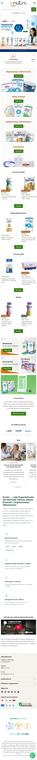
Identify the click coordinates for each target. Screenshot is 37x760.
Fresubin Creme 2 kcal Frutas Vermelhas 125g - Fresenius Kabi (29, 282)
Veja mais (18, 487)
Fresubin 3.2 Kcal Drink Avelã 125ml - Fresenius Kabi (8, 280)
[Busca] (33, 9)
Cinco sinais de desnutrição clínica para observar (13, 466)
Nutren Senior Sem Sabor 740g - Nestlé (29, 198)
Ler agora (13, 482)
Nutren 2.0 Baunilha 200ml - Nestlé (7, 238)
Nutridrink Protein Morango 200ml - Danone (6, 323)
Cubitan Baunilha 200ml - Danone (8, 198)
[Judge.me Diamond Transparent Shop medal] (9, 726)
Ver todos (18, 290)
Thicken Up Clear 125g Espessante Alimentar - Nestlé (29, 239)
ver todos (18, 206)
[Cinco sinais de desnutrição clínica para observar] (13, 452)
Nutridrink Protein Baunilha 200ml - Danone (27, 323)
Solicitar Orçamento (18, 413)
